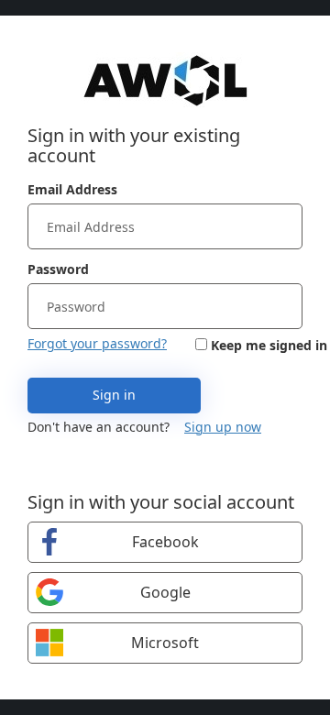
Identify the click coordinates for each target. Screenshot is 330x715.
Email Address (72, 189)
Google (165, 592)
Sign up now (222, 426)
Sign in (114, 394)
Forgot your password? (97, 343)
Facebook (165, 542)
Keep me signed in (269, 345)
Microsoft (165, 642)
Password (58, 269)
